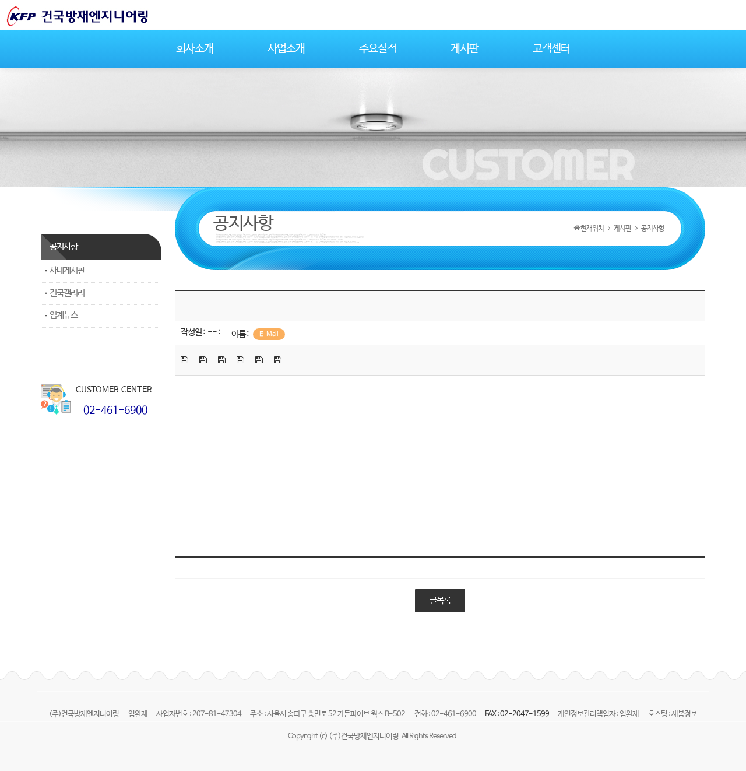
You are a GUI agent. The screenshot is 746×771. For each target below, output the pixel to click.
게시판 (464, 49)
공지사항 (64, 246)
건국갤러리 (67, 293)
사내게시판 (67, 270)
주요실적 (377, 49)
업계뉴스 (64, 315)
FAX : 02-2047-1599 (517, 714)
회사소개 (194, 49)
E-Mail (268, 334)
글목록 (440, 600)
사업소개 (286, 49)
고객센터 (551, 49)
